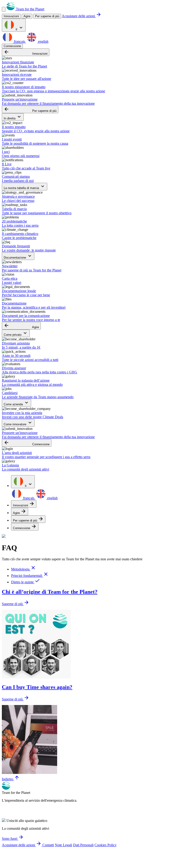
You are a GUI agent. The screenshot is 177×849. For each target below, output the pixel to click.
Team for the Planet (29, 9)
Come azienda (16, 403)
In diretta (13, 117)
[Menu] (4, 9)
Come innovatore (18, 423)
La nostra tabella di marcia (24, 186)
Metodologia (23, 569)
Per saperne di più (47, 16)
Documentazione (18, 256)
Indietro (11, 779)
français (19, 41)
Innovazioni (25, 52)
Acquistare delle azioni (81, 16)
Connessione (12, 46)
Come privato (16, 333)
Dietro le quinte (25, 582)
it (19, 28)
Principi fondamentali (30, 576)
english (42, 41)
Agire (21, 326)
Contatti (48, 845)
